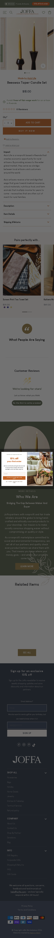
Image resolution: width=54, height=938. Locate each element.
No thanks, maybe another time (14, 482)
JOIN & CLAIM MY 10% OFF (14, 478)
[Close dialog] (51, 453)
